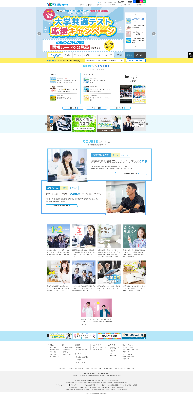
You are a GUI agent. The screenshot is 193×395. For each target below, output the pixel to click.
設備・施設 (53, 352)
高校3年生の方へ (84, 5)
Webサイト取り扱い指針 (105, 368)
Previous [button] (135, 15)
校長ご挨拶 (53, 347)
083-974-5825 (105, 375)
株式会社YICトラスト (75, 387)
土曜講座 (79, 360)
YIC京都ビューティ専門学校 (107, 389)
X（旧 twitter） (119, 108)
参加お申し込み (80, 362)
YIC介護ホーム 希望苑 (88, 387)
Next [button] (135, 46)
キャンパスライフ (97, 55)
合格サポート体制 (81, 349)
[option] (135, 21)
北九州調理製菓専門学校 (120, 382)
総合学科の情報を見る (130, 173)
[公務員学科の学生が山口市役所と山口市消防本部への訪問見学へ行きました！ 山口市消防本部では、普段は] (126, 91)
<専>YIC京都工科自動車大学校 (74, 389)
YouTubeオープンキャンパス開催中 (138, 26)
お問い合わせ (140, 55)
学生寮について (97, 349)
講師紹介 (66, 352)
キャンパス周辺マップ (99, 347)
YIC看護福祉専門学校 (94, 382)
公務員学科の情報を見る (60, 206)
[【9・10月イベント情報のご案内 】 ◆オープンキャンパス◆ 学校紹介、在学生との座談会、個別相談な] (139, 91)
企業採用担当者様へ (141, 5)
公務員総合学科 (68, 347)
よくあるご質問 (112, 2)
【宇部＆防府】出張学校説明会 (138, 20)
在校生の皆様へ (123, 5)
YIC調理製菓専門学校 (106, 382)
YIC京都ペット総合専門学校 (91, 389)
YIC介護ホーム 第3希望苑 (117, 387)
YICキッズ (66, 385)
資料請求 (129, 55)
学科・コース (78, 55)
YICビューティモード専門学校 (110, 380)
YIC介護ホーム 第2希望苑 (102, 387)
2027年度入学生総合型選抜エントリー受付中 (138, 34)
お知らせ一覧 (72, 108)
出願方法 (112, 351)
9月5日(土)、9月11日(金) (69, 60)
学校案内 (68, 55)
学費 (111, 353)
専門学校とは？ (63, 368)
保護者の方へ (92, 5)
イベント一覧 (96, 108)
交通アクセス (102, 2)
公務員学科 (66, 349)
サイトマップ (130, 368)
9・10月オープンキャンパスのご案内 (138, 39)
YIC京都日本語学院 (122, 389)
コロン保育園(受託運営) (112, 385)
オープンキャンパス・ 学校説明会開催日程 (82, 357)
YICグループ (59, 385)
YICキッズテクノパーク (76, 385)
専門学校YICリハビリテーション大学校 (76, 382)
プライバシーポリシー (119, 368)
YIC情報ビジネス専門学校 (82, 380)
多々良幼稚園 (133, 385)
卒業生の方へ (131, 5)
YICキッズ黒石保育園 (89, 385)
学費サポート (114, 355)
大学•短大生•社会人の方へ (111, 5)
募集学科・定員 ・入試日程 (114, 348)
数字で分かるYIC (55, 356)
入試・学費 (109, 55)
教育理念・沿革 (54, 349)
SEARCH (190, 55)
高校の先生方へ (100, 5)
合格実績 (87, 55)
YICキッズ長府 (101, 385)
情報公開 (80, 368)
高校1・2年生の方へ (129, 345)
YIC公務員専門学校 (95, 380)
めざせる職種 (67, 354)
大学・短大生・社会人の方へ (131, 349)
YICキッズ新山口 (124, 385)
